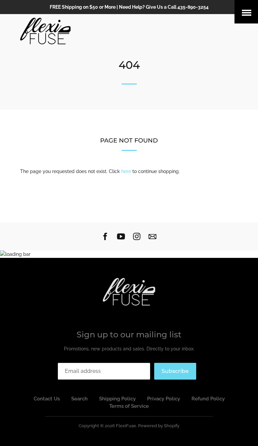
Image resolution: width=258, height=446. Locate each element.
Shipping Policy (117, 399)
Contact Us (47, 399)
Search (79, 399)
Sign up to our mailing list (129, 334)
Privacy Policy (163, 399)
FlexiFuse (126, 425)
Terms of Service (129, 406)
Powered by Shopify (158, 425)
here (126, 171)
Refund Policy (208, 399)
